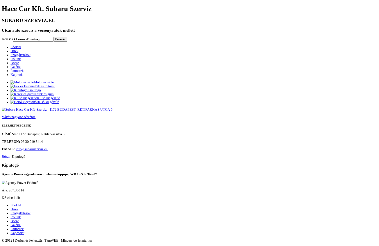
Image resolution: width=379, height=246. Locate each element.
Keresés (7, 39)
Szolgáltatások (20, 55)
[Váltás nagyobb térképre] (57, 109)
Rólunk (16, 59)
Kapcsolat (17, 75)
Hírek (14, 51)
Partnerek (17, 71)
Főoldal (16, 47)
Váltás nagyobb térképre (19, 117)
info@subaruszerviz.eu (32, 149)
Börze (15, 63)
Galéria (16, 67)
